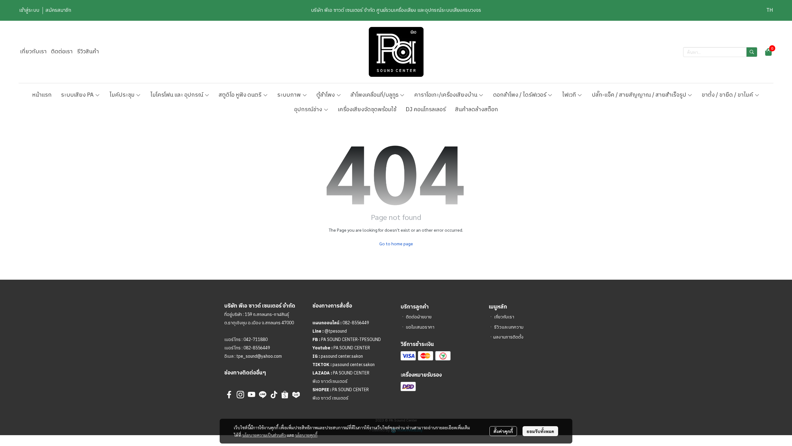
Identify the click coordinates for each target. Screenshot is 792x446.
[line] (263, 395)
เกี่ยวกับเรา (504, 317)
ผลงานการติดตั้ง (508, 337)
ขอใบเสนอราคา (420, 327)
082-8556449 (256, 348)
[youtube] (251, 395)
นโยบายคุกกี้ (306, 435)
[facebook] (229, 395)
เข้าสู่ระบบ (29, 10)
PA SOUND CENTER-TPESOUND (351, 339)
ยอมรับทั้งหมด (540, 431)
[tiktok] (274, 395)
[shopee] (285, 395)
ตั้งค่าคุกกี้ (503, 431)
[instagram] (240, 395)
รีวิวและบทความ (508, 327)
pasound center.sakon (342, 356)
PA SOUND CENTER (352, 348)
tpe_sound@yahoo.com (258, 356)
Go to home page (396, 243)
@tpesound (336, 331)
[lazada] (296, 395)
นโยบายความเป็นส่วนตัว (264, 435)
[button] (769, 10)
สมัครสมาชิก (58, 10)
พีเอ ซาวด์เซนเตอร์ (329, 381)
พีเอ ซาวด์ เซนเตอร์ (330, 398)
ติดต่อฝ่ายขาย (419, 317)
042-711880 (255, 339)
